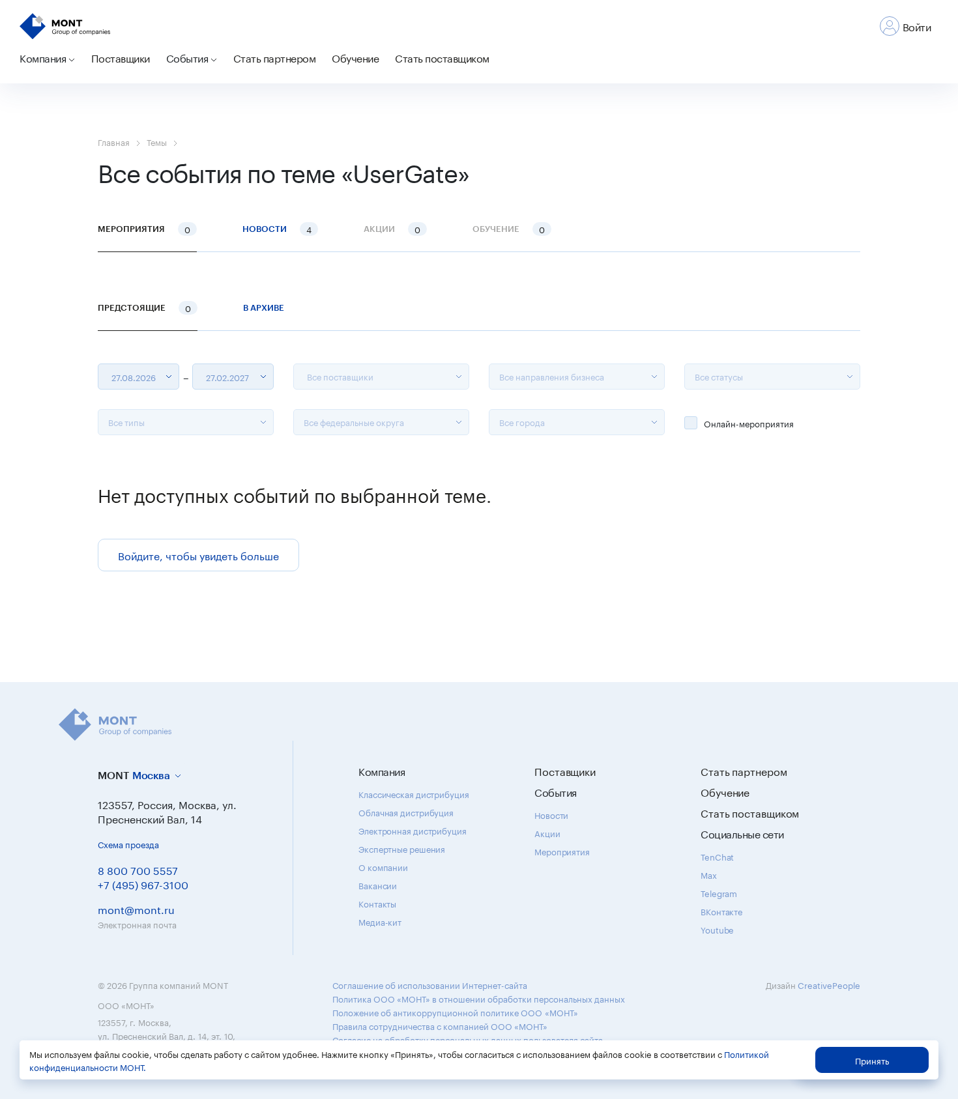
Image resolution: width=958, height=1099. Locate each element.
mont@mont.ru (136, 908)
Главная (114, 141)
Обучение (355, 57)
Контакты (377, 903)
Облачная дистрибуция (406, 812)
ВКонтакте (721, 911)
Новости (277, 228)
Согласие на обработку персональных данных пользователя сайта (467, 1039)
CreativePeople (829, 984)
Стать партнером (274, 57)
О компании (383, 866)
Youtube (717, 929)
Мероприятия (144, 228)
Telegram (719, 892)
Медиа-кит (379, 921)
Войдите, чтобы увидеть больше (198, 555)
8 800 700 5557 (138, 869)
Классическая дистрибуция (413, 793)
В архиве (263, 307)
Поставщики (120, 57)
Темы (157, 141)
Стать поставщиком (442, 57)
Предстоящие (144, 307)
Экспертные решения (401, 848)
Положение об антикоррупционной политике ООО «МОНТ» (455, 1011)
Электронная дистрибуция (412, 830)
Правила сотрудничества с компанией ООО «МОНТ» (439, 1025)
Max (709, 874)
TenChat (717, 856)
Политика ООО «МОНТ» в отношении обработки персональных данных (478, 998)
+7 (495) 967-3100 (143, 884)
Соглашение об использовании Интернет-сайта (429, 984)
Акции (547, 832)
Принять (872, 1059)
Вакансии (377, 885)
